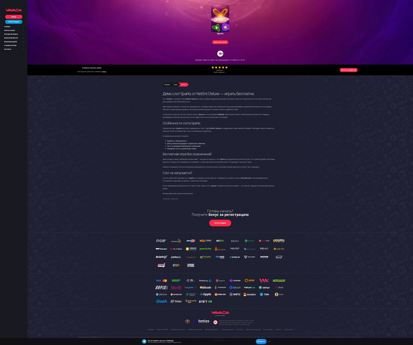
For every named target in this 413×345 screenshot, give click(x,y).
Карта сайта (288, 329)
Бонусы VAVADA (9, 30)
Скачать (278, 329)
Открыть (261, 341)
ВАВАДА (265, 99)
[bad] (213, 67)
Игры (175, 85)
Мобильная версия (11, 38)
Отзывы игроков (10, 45)
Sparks (183, 85)
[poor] (216, 67)
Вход (14, 17)
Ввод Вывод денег (10, 42)
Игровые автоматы (11, 34)
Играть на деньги (348, 70)
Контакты (7, 49)
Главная (7, 27)
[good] (223, 67)
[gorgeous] (226, 67)
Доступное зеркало (253, 329)
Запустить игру (220, 42)
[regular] (219, 67)
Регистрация (13, 22)
